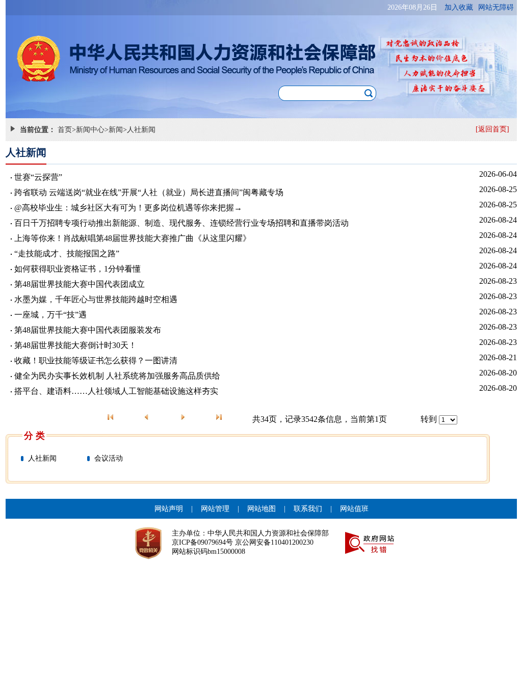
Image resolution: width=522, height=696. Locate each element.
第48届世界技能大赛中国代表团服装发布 (87, 330)
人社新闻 (141, 129)
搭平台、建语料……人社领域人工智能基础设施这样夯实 (116, 391)
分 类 (34, 436)
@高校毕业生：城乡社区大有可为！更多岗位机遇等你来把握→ (128, 207)
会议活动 (108, 458)
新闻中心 (90, 129)
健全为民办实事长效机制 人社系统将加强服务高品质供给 (117, 375)
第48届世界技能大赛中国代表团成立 (79, 284)
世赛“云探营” (38, 177)
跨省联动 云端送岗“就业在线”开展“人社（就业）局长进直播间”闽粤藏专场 (148, 192)
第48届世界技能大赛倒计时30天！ (75, 345)
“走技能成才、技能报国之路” (66, 253)
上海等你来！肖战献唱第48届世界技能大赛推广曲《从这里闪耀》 (132, 238)
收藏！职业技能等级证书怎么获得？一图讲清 (95, 360)
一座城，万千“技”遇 (50, 314)
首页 (65, 129)
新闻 (116, 129)
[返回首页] (492, 129)
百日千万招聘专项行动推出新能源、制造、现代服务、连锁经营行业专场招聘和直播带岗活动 (181, 223)
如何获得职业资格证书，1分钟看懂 (77, 268)
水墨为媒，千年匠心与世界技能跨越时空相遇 (95, 299)
